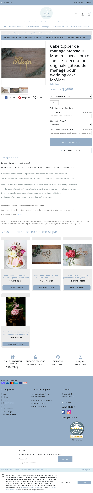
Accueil (6, 33)
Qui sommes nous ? (8, 403)
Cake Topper (55, 84)
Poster (39, 97)
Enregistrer (25, 97)
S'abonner (65, 459)
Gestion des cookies (37, 403)
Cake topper (45, 33)
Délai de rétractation (9, 415)
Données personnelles (38, 406)
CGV (3, 406)
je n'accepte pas (66, 482)
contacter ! (20, 214)
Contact (88, 3)
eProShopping (42, 470)
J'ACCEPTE (84, 482)
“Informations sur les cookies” (30, 488)
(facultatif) (58, 121)
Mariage (14, 33)
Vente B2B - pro (7, 412)
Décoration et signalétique (29, 33)
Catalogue (5, 397)
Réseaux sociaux (7, 409)
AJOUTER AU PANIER (71, 142)
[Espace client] (82, 14)
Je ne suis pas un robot (29, 463)
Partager (11, 97)
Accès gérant (86, 470)
